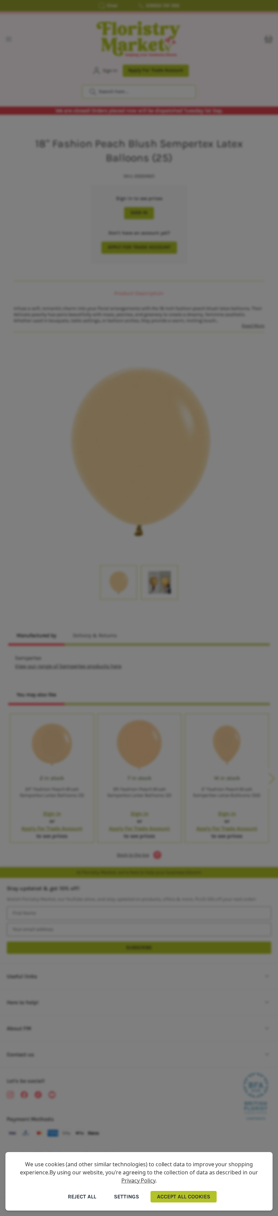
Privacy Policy (138, 1180)
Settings (126, 1196)
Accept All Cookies (183, 1196)
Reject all (82, 1196)
